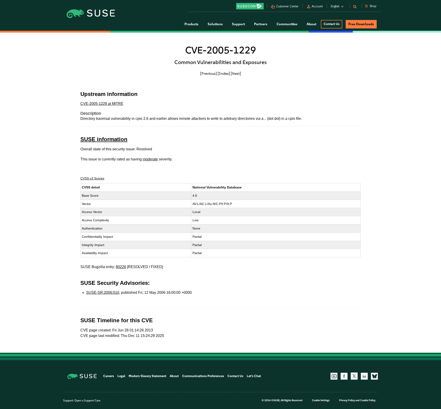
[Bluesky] (374, 376)
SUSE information (103, 139)
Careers (108, 376)
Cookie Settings (321, 400)
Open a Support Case (87, 400)
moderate (150, 159)
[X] (354, 376)
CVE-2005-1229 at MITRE (101, 104)
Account (317, 6)
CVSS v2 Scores (92, 178)
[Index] (224, 73)
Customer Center (287, 6)
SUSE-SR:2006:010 (102, 292)
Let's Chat (254, 376)
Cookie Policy (368, 400)
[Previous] (208, 73)
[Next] (236, 73)
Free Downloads (361, 24)
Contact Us (331, 24)
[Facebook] (344, 376)
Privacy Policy (347, 400)
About (174, 376)
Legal (121, 376)
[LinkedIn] (364, 376)
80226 (121, 267)
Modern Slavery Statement (147, 376)
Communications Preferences (203, 376)
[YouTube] (334, 376)
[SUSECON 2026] (250, 6)
